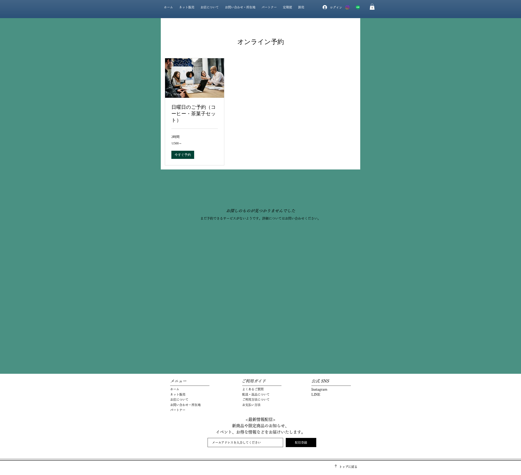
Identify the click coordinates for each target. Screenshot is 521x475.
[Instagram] (347, 7)
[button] (372, 7)
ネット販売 (177, 394)
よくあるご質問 (253, 389)
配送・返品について (256, 394)
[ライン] (357, 7)
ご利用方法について (256, 399)
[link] (194, 114)
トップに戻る (348, 466)
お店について (179, 399)
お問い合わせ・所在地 (185, 404)
